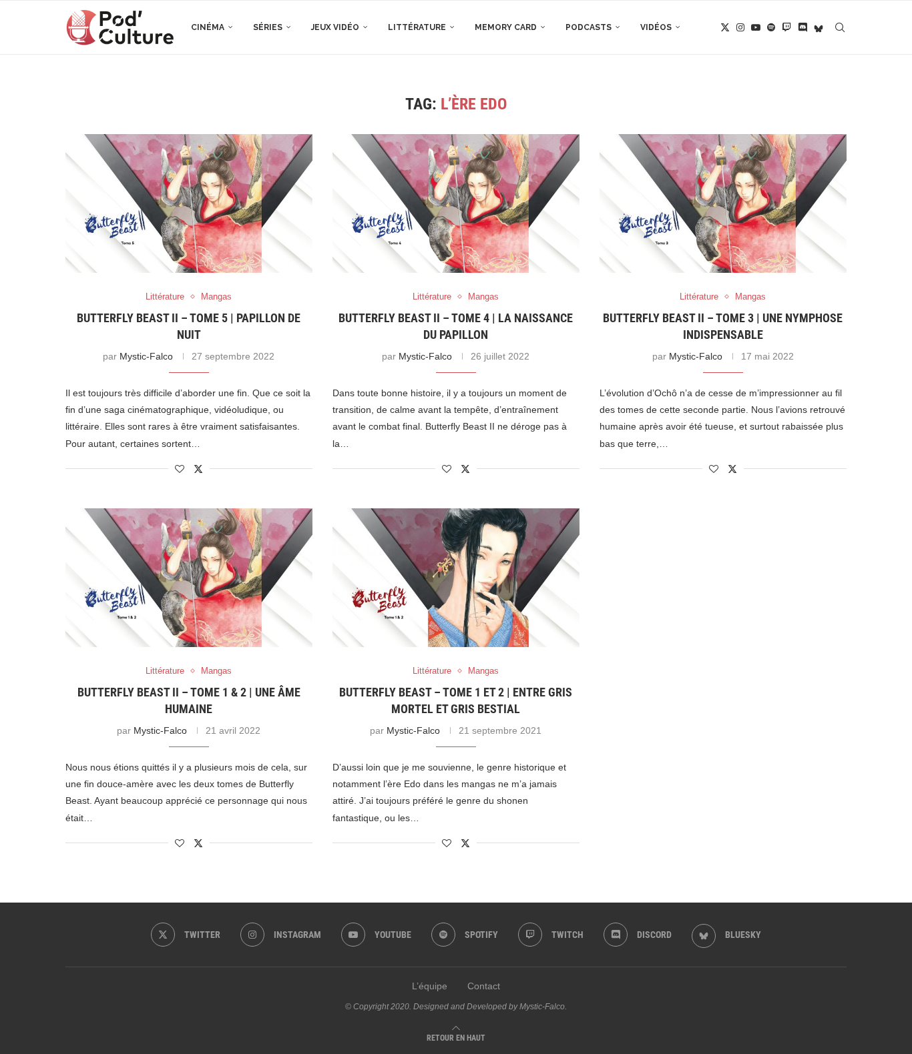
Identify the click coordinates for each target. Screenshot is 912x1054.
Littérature (417, 27)
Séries (267, 27)
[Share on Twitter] (198, 468)
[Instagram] (740, 27)
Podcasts (588, 27)
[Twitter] (725, 27)
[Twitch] (786, 27)
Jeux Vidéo (335, 27)
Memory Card (506, 27)
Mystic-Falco (146, 356)
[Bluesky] (818, 27)
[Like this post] (179, 469)
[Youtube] (755, 27)
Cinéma (207, 27)
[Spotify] (771, 27)
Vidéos (656, 27)
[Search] (840, 27)
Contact (483, 986)
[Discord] (802, 27)
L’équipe (429, 986)
